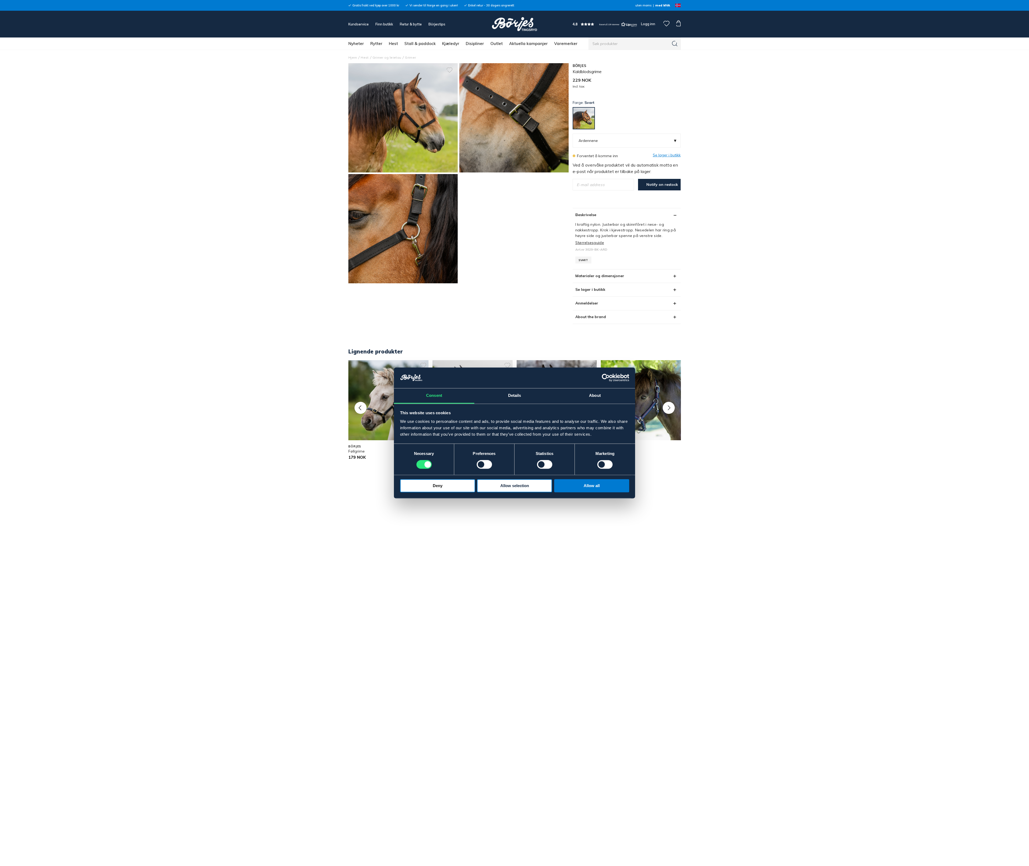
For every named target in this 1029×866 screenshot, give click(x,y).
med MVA (662, 5)
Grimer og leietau (386, 57)
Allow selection (514, 485)
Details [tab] (514, 395)
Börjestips (436, 24)
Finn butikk (384, 24)
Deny (437, 485)
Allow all (592, 485)
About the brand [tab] (590, 316)
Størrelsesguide (589, 242)
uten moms (643, 5)
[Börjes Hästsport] (514, 24)
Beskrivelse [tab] (585, 214)
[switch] (484, 464)
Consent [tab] (434, 395)
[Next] (669, 408)
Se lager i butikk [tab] (590, 289)
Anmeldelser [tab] (586, 303)
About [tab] (595, 395)
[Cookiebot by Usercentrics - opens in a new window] (605, 378)
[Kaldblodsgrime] (514, 117)
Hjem (352, 57)
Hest (393, 43)
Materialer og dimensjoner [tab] (599, 275)
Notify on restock (662, 184)
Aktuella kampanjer (528, 43)
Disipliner (475, 43)
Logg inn (647, 24)
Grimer (410, 57)
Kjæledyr (450, 43)
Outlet (496, 43)
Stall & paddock (420, 43)
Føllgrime (356, 451)
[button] (604, 24)
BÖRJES (580, 65)
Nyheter (356, 43)
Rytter (376, 43)
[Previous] (361, 408)
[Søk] (675, 43)
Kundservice (358, 24)
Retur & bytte (411, 24)
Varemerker (565, 43)
